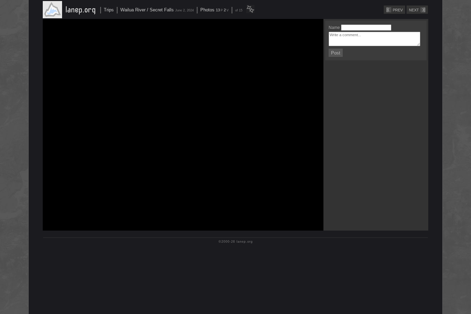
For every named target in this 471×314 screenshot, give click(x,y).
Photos (207, 9)
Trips (109, 9)
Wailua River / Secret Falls (147, 9)
